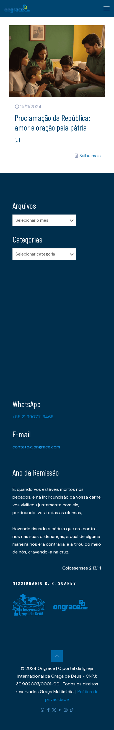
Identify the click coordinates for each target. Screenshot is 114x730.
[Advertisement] (57, 325)
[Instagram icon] (66, 710)
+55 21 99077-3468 (32, 417)
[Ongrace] (17, 8)
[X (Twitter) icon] (54, 710)
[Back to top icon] (57, 656)
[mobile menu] (106, 8)
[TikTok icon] (71, 710)
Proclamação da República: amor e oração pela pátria (52, 122)
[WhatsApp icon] (42, 710)
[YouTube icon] (60, 710)
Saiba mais (90, 156)
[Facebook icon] (48, 710)
